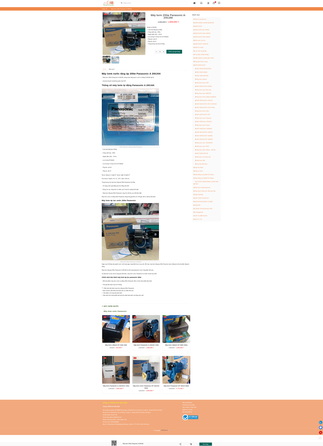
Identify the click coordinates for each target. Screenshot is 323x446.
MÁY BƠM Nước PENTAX (204, 121)
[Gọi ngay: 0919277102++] (320, 432)
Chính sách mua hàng (188, 405)
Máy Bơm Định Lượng (201, 61)
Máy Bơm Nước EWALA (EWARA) (206, 97)
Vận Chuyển (185, 407)
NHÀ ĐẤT (198, 205)
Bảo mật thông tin (187, 402)
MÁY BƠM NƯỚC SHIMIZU (205, 139)
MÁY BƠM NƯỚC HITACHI (204, 100)
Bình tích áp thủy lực (200, 19)
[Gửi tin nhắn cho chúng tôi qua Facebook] (320, 427)
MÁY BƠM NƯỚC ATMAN (204, 86)
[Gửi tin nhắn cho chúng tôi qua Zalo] (320, 423)
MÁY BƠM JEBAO (202, 72)
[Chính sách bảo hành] (189, 407)
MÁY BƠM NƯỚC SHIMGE (205, 135)
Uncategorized (199, 212)
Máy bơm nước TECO (203, 146)
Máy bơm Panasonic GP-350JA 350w (176, 386)
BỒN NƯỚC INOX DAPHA (202, 33)
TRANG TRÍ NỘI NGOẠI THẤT (203, 208)
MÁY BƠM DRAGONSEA (204, 68)
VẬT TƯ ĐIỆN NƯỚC (201, 215)
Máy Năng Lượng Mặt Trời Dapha (204, 178)
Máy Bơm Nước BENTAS (204, 93)
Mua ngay (206, 444)
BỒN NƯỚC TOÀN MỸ (201, 44)
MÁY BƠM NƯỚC (111, 306)
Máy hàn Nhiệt (199, 167)
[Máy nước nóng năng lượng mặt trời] (208, 3)
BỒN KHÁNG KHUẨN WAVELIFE (204, 22)
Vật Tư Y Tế (198, 219)
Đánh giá (111, 69)
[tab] (104, 69)
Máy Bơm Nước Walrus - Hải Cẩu (206, 150)
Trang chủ (104, 9)
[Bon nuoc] (201, 3)
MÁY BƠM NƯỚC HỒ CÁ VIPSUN (207, 104)
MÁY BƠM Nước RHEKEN (204, 128)
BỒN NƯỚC (198, 26)
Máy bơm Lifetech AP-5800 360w (176, 345)
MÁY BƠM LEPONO (202, 75)
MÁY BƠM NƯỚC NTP (203, 114)
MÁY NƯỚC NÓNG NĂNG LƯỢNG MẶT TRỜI (207, 183)
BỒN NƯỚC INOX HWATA (202, 37)
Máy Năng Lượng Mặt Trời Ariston (204, 174)
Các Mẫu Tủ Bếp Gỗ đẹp (202, 54)
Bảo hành (185, 412)
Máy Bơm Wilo (201, 160)
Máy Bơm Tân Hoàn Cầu (204, 157)
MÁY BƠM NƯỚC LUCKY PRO (206, 107)
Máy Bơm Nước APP (203, 82)
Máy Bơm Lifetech (202, 79)
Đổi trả (190, 412)
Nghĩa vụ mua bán (187, 409)
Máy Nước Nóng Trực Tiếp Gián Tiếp (205, 191)
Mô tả (104, 69)
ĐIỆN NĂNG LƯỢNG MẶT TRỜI (204, 58)
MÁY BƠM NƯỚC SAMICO (205, 132)
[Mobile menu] (218, 3)
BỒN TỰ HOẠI (199, 47)
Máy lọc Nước (199, 171)
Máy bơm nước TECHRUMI (204, 142)
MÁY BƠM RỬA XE (202, 153)
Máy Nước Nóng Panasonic (202, 187)
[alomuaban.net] (108, 3)
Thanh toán (193, 407)
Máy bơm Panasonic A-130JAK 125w (146, 345)
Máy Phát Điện (199, 194)
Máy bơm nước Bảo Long (204, 90)
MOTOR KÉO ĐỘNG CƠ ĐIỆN (204, 201)
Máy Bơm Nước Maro (203, 111)
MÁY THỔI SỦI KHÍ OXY (202, 198)
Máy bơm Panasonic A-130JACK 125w (116, 386)
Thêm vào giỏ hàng (174, 51)
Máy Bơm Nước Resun (203, 125)
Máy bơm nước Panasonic (115, 311)
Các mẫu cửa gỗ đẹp (201, 51)
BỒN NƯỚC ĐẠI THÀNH (202, 30)
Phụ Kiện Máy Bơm (202, 164)
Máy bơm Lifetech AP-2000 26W (116, 345)
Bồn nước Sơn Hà (200, 40)
